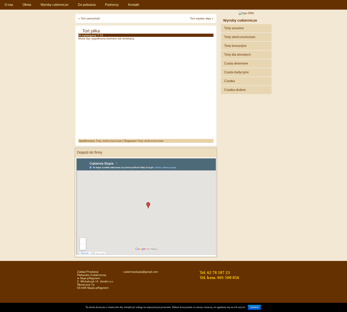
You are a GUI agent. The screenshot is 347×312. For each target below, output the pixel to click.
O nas (9, 4)
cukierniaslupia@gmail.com (140, 271)
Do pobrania (87, 4)
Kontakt (133, 4)
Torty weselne (234, 28)
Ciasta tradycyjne (236, 72)
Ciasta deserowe (236, 63)
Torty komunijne (235, 45)
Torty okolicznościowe (108, 140)
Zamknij (254, 307)
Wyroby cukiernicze (54, 4)
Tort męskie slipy (200, 18)
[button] (210, 46)
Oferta (26, 4)
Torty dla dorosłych (237, 54)
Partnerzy (112, 4)
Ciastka (229, 81)
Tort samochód (90, 18)
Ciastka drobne (235, 90)
